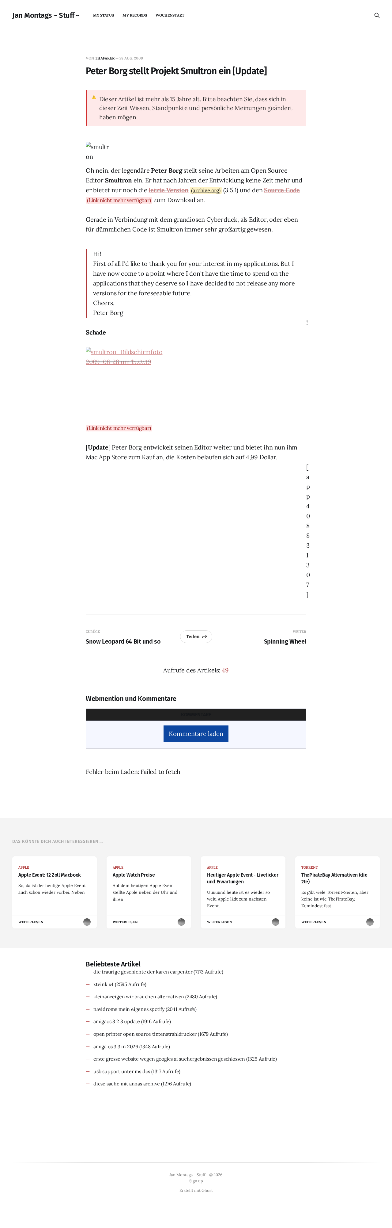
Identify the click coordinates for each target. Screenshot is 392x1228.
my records (135, 15)
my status (103, 15)
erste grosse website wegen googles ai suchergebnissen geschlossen (169, 1059)
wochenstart (170, 15)
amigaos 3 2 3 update (116, 1021)
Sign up (196, 1181)
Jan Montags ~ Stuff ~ (46, 15)
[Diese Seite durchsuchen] (377, 15)
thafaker (105, 58)
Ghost (207, 1190)
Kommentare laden (196, 733)
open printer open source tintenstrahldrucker (145, 1034)
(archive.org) (205, 190)
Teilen (193, 636)
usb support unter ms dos (121, 1071)
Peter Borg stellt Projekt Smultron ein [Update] (176, 71)
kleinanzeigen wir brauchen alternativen (138, 996)
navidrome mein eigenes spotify (128, 1009)
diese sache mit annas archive (126, 1084)
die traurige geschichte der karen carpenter (142, 972)
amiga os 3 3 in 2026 (115, 1046)
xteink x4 (103, 984)
